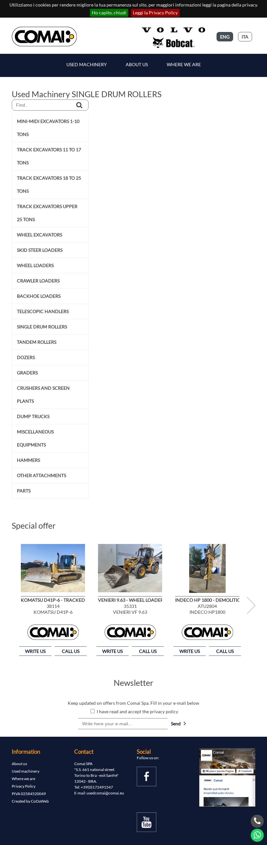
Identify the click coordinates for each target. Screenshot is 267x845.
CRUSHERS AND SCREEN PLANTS (43, 394)
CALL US (70, 651)
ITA (245, 36)
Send (177, 723)
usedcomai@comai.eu (105, 793)
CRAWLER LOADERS (38, 280)
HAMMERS (28, 460)
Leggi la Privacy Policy (155, 12)
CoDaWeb (40, 801)
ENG (225, 36)
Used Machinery (86, 64)
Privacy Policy (23, 786)
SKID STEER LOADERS (40, 250)
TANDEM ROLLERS (36, 342)
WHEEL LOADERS (35, 265)
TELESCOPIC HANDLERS (43, 311)
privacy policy (164, 711)
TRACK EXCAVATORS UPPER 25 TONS (47, 213)
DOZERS (26, 357)
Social (144, 751)
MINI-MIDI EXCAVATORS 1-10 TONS (48, 127)
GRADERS (27, 372)
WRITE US (35, 651)
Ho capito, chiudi (109, 12)
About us (19, 763)
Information (26, 751)
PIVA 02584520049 (29, 793)
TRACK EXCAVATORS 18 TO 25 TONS (49, 184)
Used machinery (25, 771)
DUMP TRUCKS (33, 416)
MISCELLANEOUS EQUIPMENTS (35, 438)
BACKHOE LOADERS (39, 296)
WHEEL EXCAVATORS (39, 234)
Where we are (184, 64)
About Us (137, 64)
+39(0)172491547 (97, 787)
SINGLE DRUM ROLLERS (42, 326)
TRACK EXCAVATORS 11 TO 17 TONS (49, 156)
